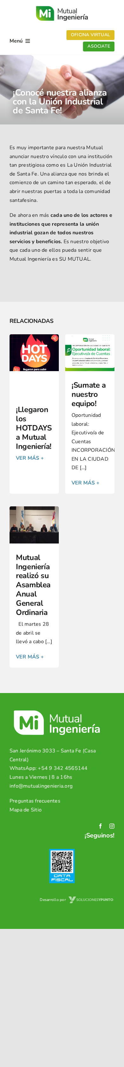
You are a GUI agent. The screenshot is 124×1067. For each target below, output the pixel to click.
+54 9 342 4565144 (62, 768)
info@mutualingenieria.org (41, 786)
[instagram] (111, 826)
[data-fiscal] (62, 851)
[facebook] (100, 826)
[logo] (62, 5)
